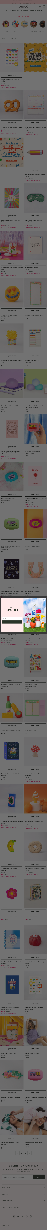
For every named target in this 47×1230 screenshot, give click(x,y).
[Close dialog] (44, 600)
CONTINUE (12, 622)
